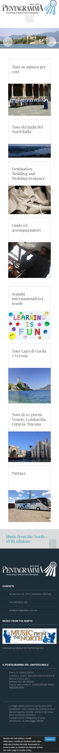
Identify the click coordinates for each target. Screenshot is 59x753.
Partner (19, 473)
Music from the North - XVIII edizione (27, 539)
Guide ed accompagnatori (26, 228)
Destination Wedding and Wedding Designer (28, 173)
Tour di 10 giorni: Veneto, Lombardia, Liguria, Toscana (29, 419)
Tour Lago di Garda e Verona (29, 353)
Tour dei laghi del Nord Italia (27, 129)
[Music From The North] (29, 636)
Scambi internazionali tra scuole (27, 298)
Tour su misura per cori (29, 69)
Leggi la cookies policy (21, 750)
